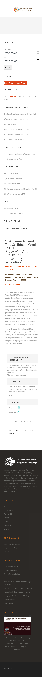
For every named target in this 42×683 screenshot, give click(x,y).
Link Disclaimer (10, 599)
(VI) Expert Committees (13, 140)
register (12, 96)
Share (6, 521)
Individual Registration (12, 544)
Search (7, 67)
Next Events (21, 83)
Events (6, 518)
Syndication (8, 603)
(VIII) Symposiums (11, 159)
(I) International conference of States (18, 114)
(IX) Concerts (9, 173)
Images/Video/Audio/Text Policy (16, 596)
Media (6, 529)
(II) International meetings (14, 119)
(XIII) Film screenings (12, 194)
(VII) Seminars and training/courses (17, 154)
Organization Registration (14, 548)
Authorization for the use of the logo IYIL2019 (17, 583)
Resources (8, 525)
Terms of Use (9, 578)
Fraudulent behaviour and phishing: (17, 592)
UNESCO (7, 551)
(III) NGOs (8, 124)
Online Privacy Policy (12, 574)
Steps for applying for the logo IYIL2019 (19, 588)
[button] (30, 616)
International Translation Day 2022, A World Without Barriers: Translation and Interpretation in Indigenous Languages (17, 643)
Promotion (15, 229)
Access (7, 229)
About (6, 506)
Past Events (9, 83)
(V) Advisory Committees (14, 134)
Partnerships (8, 514)
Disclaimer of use (10, 570)
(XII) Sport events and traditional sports (19, 189)
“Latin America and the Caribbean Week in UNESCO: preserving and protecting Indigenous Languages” (21, 251)
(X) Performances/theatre (14, 178)
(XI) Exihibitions (10, 184)
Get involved (8, 510)
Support (24, 229)
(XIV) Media (8, 208)
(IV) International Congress (14, 129)
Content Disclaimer (11, 566)
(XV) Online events (11, 213)
